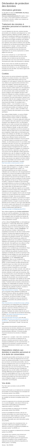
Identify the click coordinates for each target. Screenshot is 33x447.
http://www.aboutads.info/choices (10, 317)
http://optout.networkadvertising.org (15, 314)
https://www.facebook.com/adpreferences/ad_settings (15, 303)
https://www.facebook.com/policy (10, 290)
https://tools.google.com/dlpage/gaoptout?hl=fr (14, 209)
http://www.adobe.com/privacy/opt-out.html (12, 163)
